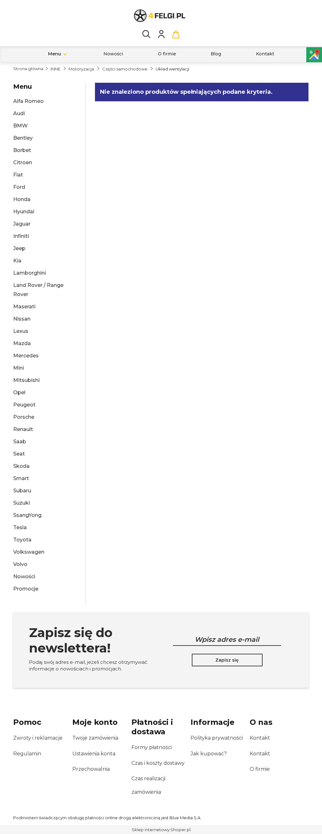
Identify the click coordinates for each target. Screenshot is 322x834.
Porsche (23, 417)
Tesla (20, 527)
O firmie (260, 769)
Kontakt (260, 738)
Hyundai (23, 212)
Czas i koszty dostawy (158, 763)
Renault (23, 429)
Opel (19, 392)
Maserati (24, 307)
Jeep (19, 248)
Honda (22, 199)
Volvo (20, 564)
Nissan (22, 319)
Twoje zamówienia (95, 738)
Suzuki (21, 503)
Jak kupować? (209, 754)
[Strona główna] (161, 15)
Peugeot (24, 405)
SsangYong (27, 515)
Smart (21, 478)
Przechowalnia (91, 769)
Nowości (24, 576)
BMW (20, 126)
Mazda (22, 343)
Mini (18, 368)
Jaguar (22, 224)
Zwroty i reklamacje (38, 738)
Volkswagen (28, 552)
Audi (19, 113)
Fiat (18, 175)
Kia (17, 261)
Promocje (25, 589)
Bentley (23, 138)
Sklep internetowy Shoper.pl (161, 829)
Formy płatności (151, 747)
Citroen (22, 162)
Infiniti (21, 236)
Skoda (21, 466)
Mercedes (26, 356)
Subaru (22, 491)
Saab (19, 442)
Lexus (20, 331)
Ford (19, 187)
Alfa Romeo (28, 101)
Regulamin (27, 754)
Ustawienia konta (93, 754)
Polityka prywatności (217, 738)
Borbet (22, 150)
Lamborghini (29, 273)
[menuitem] (54, 54)
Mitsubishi (26, 380)
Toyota (22, 540)
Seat (19, 454)
